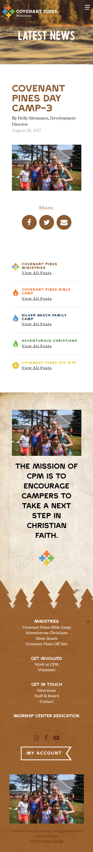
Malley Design (52, 841)
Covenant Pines (39, 269)
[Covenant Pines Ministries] (29, 17)
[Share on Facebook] (29, 222)
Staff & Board (46, 695)
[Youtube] (56, 737)
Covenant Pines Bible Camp (47, 627)
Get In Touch (46, 685)
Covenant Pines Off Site (46, 644)
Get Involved (46, 659)
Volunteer (46, 670)
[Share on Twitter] (46, 222)
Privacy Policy (46, 836)
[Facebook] (46, 737)
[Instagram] (36, 737)
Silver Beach (44, 320)
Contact (47, 701)
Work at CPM (47, 664)
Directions (46, 690)
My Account (44, 753)
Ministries (46, 621)
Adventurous (49, 343)
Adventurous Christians (47, 632)
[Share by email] (64, 222)
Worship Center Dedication (46, 716)
